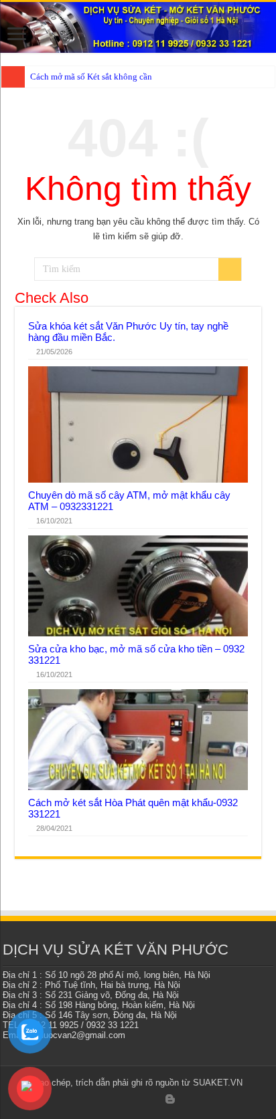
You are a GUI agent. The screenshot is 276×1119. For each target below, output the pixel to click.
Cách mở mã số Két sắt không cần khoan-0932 (114, 77)
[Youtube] (156, 1100)
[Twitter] (118, 1100)
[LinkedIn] (144, 1100)
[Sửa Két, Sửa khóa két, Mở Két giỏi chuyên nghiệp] (138, 27)
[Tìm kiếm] (229, 269)
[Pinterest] (131, 1100)
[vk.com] (184, 1100)
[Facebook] (105, 1100)
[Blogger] (170, 1099)
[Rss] (93, 1100)
